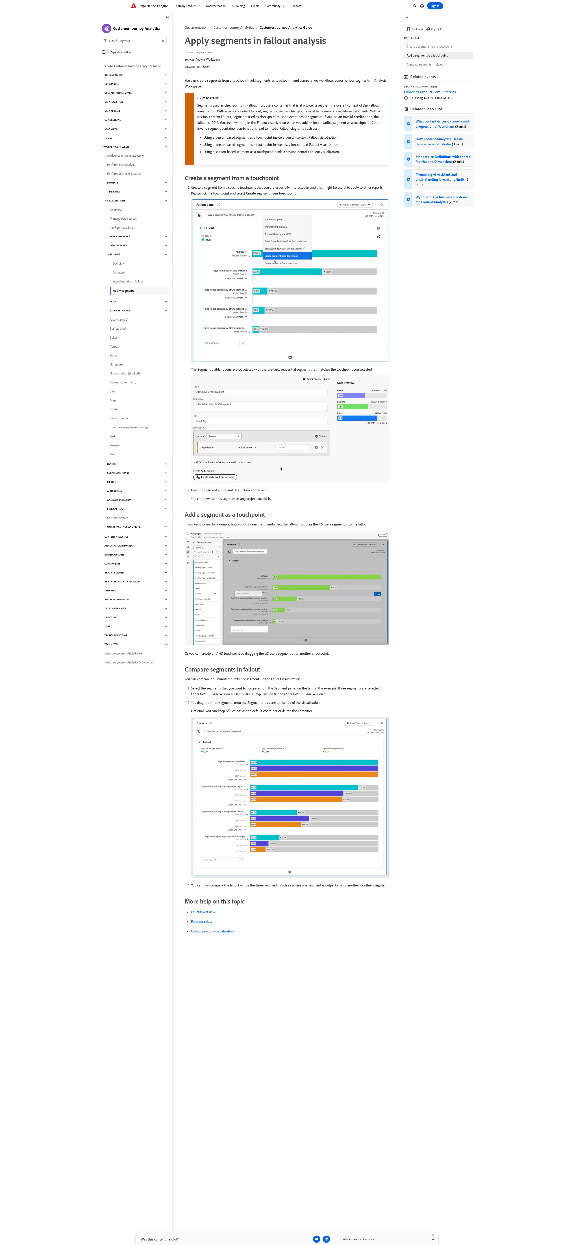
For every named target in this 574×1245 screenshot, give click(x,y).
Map (113, 400)
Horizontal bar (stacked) (125, 373)
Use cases (110, 617)
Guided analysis (114, 554)
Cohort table (118, 245)
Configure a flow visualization (212, 931)
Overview (116, 210)
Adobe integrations (117, 599)
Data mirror (112, 110)
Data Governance (115, 608)
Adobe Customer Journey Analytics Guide (132, 66)
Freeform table (120, 236)
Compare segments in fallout (425, 64)
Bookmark (417, 29)
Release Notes (113, 75)
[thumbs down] (326, 1239)
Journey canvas (120, 310)
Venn (113, 454)
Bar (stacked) (118, 328)
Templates (113, 191)
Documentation (196, 27)
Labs (107, 626)
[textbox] (134, 41)
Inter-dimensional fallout (128, 281)
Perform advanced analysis (124, 174)
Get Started (111, 83)
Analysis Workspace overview (125, 156)
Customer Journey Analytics (233, 27)
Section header (119, 418)
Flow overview (201, 921)
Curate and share (118, 473)
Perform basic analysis (121, 165)
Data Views (111, 128)
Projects (112, 182)
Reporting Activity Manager (122, 581)
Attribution (114, 490)
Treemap (115, 445)
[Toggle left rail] (167, 17)
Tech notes (111, 644)
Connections (112, 119)
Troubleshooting (115, 635)
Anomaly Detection (119, 499)
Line (112, 391)
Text (112, 436)
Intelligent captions (121, 227)
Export (111, 482)
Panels (111, 464)
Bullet (113, 337)
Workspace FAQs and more (124, 526)
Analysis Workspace (208, 59)
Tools (108, 137)
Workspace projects (117, 146)
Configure (119, 272)
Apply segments (123, 291)
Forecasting (115, 508)
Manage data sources (123, 219)
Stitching (110, 590)
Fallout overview (203, 912)
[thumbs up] (316, 1239)
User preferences (117, 518)
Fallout (115, 254)
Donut (113, 355)
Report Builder (114, 572)
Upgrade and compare (118, 92)
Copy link (436, 29)
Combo (114, 346)
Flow (113, 301)
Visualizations (116, 200)
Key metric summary (123, 382)
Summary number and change (129, 427)
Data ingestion (113, 101)
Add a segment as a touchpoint (427, 55)
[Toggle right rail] (406, 17)
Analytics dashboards (118, 545)
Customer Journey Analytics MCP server (129, 662)
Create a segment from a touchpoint (429, 46)
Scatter (114, 409)
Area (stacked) (119, 319)
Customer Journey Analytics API (123, 653)
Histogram (116, 364)
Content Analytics (116, 536)
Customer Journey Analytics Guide (286, 27)
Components (112, 563)
